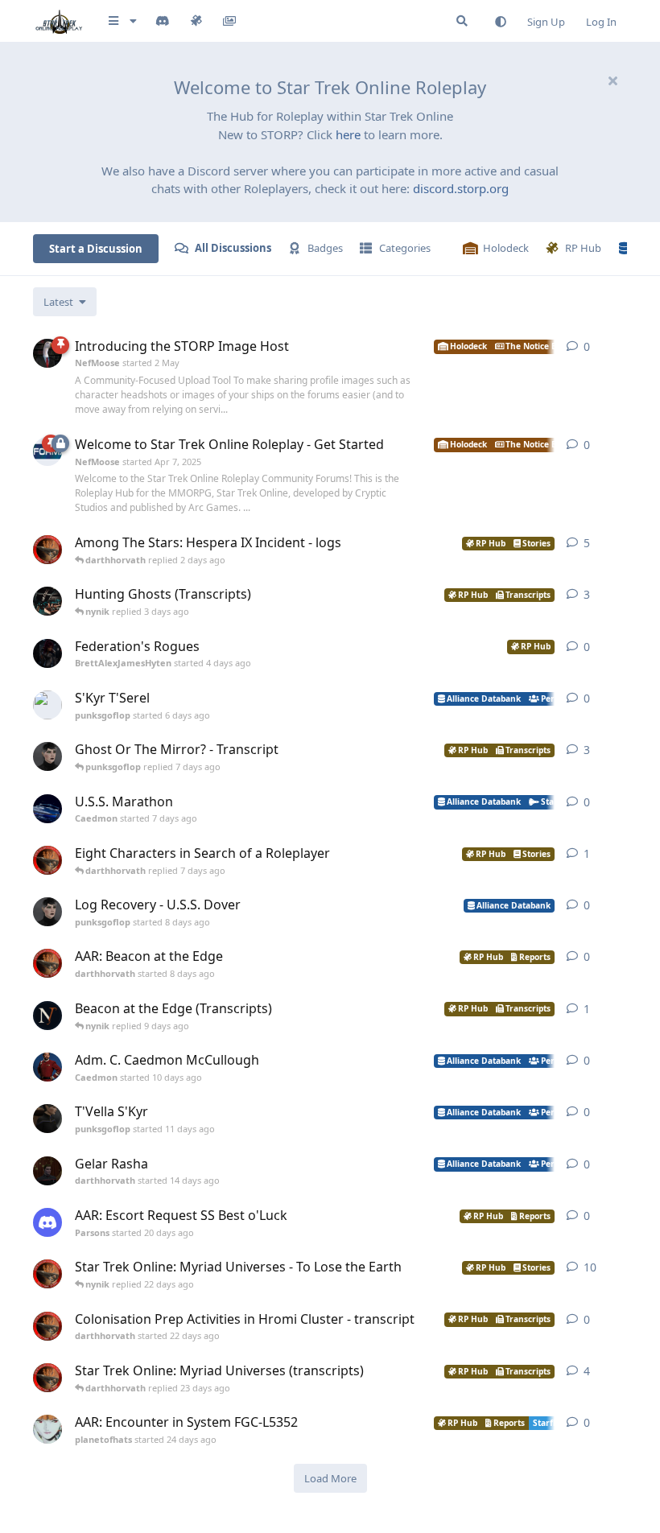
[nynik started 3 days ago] (47, 601)
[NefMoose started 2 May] (47, 353)
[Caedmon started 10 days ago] (47, 1067)
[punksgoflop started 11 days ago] (47, 1118)
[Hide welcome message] (612, 80)
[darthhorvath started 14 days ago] (47, 1170)
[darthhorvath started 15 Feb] (47, 549)
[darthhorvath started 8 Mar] (47, 1273)
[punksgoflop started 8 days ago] (47, 911)
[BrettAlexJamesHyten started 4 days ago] (47, 653)
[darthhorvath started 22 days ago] (47, 1326)
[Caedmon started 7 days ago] (47, 808)
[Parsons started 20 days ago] (47, 1222)
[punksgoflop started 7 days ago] (47, 756)
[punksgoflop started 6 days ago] (47, 704)
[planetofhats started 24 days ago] (47, 1429)
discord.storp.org (461, 188)
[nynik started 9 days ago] (47, 1015)
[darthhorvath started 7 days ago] (47, 860)
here (348, 134)
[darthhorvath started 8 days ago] (47, 963)
